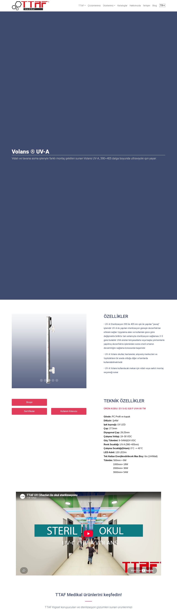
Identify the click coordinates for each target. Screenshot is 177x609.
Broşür (29, 402)
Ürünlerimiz (108, 5)
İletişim (146, 5)
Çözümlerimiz (94, 5)
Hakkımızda (135, 5)
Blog (154, 5)
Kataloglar (122, 5)
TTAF (81, 5)
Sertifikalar (29, 411)
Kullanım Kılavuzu (68, 411)
